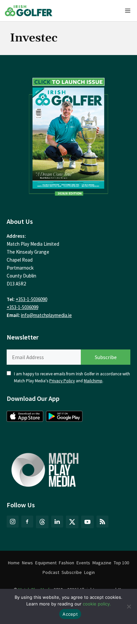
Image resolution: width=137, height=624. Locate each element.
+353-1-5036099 (22, 307)
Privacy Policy (62, 381)
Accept (70, 614)
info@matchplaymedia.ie (46, 315)
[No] (128, 606)
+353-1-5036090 (31, 299)
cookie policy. (97, 603)
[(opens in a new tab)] (68, 135)
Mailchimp (93, 381)
